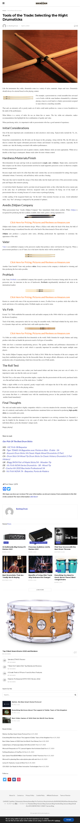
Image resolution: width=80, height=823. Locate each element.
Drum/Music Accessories (15, 10)
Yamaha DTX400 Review (16, 659)
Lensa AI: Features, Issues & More (13, 763)
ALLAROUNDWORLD (33, 806)
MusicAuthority (49, 801)
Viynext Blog (41, 804)
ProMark (13, 279)
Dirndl (74, 804)
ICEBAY (43, 806)
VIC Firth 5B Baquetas (17, 447)
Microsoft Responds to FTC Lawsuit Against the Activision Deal (23, 748)
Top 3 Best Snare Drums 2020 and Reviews (20, 651)
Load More (40, 589)
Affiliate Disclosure (52, 795)
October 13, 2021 (60, 552)
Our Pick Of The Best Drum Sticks (17, 441)
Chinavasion (19, 801)
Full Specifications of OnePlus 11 (13, 752)
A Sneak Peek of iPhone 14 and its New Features (25, 672)
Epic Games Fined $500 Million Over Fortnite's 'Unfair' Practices (23, 755)
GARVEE (6, 801)
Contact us (20, 795)
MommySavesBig (28, 801)
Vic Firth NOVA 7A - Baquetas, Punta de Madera (27, 471)
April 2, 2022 (32, 580)
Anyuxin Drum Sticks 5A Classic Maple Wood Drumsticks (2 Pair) (35, 453)
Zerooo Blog (68, 804)
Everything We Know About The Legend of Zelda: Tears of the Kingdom (39, 710)
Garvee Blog (50, 806)
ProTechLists (39, 801)
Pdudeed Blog (32, 804)
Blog (6, 542)
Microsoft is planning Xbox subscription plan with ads (19, 759)
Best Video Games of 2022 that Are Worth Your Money (33, 718)
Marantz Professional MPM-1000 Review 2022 (24, 679)
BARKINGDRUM (59, 801)
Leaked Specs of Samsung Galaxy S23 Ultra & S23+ (19, 745)
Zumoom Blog (50, 804)
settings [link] (57, 821)
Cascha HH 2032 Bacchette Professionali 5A (25, 468)
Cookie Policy (40, 795)
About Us (12, 795)
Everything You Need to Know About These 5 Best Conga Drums (65, 577)
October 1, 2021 (7, 580)
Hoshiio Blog (59, 804)
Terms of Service (65, 795)
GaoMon (12, 801)
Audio (32, 571)
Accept (68, 820)
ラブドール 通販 (12, 804)
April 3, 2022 (25, 26)
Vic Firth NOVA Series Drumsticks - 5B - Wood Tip (29, 465)
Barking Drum (13, 26)
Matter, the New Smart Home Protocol (26, 702)
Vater (4, 247)
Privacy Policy (30, 795)
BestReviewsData (71, 801)
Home (4, 10)
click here (33, 497)
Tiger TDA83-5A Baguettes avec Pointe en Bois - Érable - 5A (32, 450)
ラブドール (23, 804)
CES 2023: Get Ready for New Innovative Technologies (20, 766)
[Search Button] (75, 695)
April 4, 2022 (6, 552)
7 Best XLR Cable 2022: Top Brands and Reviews (24, 666)
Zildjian (73, 210)
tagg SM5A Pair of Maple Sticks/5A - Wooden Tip (29, 462)
